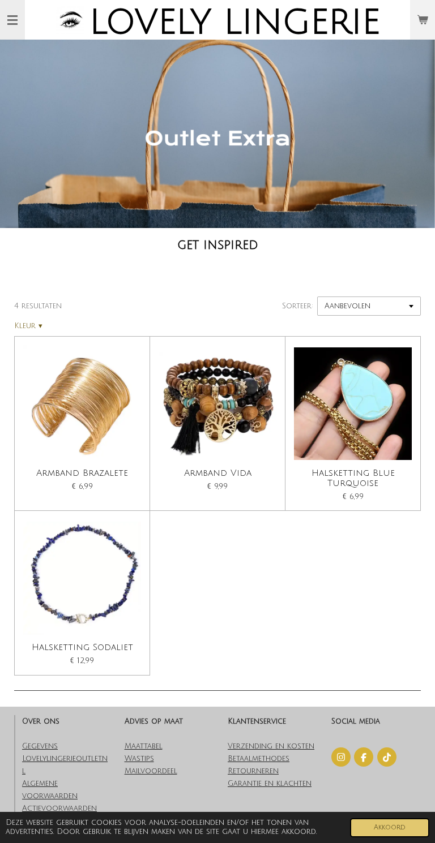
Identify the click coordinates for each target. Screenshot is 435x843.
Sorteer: (297, 306)
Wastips (139, 759)
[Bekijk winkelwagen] (422, 20)
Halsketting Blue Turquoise (353, 478)
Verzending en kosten (271, 746)
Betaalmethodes (258, 759)
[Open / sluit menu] (12, 20)
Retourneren (253, 771)
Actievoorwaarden (59, 808)
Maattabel (144, 746)
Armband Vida (217, 473)
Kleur (28, 326)
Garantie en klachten (270, 784)
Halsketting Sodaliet (82, 647)
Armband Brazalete (82, 473)
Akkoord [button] (390, 827)
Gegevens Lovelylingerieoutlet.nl (65, 758)
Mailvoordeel (151, 771)
